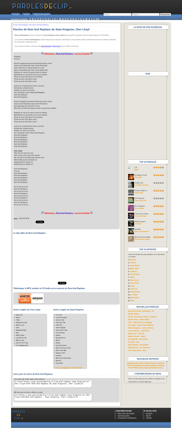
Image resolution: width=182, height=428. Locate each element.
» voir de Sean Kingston (68, 368)
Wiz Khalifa (134, 298)
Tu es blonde (139, 208)
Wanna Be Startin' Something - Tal (141, 311)
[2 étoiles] (22, 218)
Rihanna (133, 260)
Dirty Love (19, 315)
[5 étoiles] (28, 218)
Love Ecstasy (60, 332)
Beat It (58, 340)
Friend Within (133, 368)
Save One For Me (61, 330)
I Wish (18, 320)
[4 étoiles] (26, 218)
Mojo (136, 170)
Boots (148, 365)
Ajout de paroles (124, 416)
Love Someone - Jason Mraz (138, 331)
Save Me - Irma (133, 342)
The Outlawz (144, 368)
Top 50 (26, 15)
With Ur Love (20, 325)
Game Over (139, 193)
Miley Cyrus (134, 280)
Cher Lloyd (56, 46)
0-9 (97, 19)
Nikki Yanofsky (157, 365)
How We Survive (61, 345)
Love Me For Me (21, 338)
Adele (132, 286)
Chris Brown (135, 292)
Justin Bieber (135, 266)
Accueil (16, 15)
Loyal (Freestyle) (61, 317)
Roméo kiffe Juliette (142, 239)
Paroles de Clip (42, 9)
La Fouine (134, 295)
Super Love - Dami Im (136, 334)
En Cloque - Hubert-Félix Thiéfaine (141, 325)
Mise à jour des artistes (126, 414)
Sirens (18, 317)
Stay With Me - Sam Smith (137, 339)
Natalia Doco (140, 365)
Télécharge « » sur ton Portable (67, 54)
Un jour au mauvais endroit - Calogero (142, 317)
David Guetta (134, 274)
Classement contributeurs (127, 418)
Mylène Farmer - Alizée (136, 336)
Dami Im (155, 363)
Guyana (58, 355)
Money (58, 343)
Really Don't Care (21, 322)
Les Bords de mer (141, 185)
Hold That (59, 325)
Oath (17, 327)
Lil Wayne (133, 271)
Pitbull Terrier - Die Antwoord (139, 348)
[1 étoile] (20, 218)
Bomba (58, 335)
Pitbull (132, 277)
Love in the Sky (140, 201)
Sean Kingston (46, 46)
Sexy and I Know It (142, 231)
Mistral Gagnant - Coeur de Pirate (140, 328)
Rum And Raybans (38, 92)
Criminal (138, 224)
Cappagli (129, 363)
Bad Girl (58, 360)
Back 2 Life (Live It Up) (63, 348)
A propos (149, 414)
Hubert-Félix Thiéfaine (142, 363)
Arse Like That (60, 322)
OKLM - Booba (133, 314)
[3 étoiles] (24, 218)
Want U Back (20, 335)
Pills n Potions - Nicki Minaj (138, 345)
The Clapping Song (22, 345)
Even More (59, 363)
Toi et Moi (138, 177)
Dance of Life (60, 320)
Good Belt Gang (156, 368)
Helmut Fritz (134, 283)
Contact (148, 418)
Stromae (133, 263)
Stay (17, 332)
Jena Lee (133, 289)
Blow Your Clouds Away (63, 358)
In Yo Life (59, 315)
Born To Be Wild (61, 350)
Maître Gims (134, 268)
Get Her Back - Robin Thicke (138, 319)
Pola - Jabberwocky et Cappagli (140, 322)
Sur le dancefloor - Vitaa (137, 350)
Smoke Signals (60, 327)
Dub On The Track (22, 343)
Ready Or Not (60, 353)
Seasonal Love (60, 338)
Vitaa (132, 301)
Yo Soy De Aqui (140, 216)
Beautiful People (21, 330)
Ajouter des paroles (41, 15)
